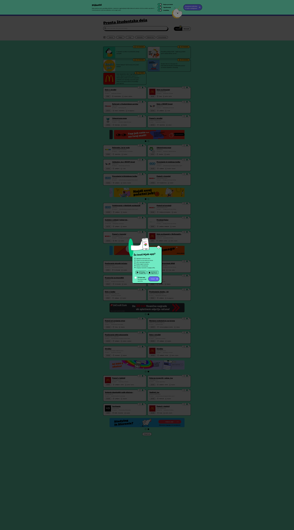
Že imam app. (141, 277)
